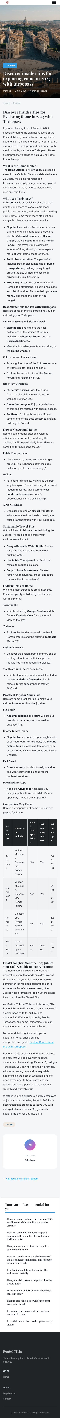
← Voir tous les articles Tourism (20, 1178)
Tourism (10, 65)
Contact (7, 1398)
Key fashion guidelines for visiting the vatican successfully (27, 1271)
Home (6, 1376)
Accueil (6, 103)
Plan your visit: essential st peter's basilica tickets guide (29, 1282)
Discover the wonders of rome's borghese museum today (29, 1292)
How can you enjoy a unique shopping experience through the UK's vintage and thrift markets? (28, 1236)
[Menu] (54, 2)
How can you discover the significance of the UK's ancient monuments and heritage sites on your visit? (29, 1260)
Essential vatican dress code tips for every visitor (29, 1323)
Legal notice (9, 1393)
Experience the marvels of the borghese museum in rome (28, 1312)
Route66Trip (12, 1351)
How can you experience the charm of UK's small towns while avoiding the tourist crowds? (30, 1222)
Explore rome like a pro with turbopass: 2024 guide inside (28, 1302)
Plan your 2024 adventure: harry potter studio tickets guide (28, 1248)
